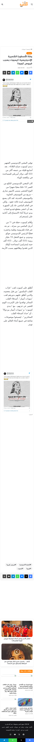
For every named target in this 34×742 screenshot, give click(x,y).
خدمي (3, 727)
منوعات (23, 49)
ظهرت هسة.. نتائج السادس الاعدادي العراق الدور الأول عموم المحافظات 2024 (9, 710)
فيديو (26, 730)
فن (19, 727)
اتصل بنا (18, 730)
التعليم (7, 727)
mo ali (28, 67)
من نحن (23, 730)
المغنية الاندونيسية (24, 565)
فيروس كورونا (11, 565)
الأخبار (30, 727)
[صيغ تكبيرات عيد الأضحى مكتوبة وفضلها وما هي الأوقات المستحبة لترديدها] (25, 679)
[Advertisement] (17, 27)
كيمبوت (20, 568)
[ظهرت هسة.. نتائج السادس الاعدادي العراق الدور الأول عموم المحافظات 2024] (8, 702)
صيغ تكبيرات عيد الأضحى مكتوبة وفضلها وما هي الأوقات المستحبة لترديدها (25, 686)
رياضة (22, 727)
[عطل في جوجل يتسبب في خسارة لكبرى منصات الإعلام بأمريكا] (25, 702)
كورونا (28, 568)
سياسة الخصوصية (10, 730)
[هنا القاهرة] (24, 4)
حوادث (26, 727)
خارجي (11, 727)
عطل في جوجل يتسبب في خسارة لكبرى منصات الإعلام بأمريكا (26, 710)
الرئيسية (28, 49)
